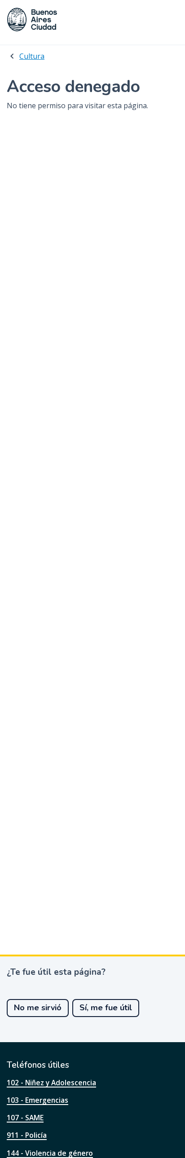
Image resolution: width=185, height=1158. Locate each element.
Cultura (31, 56)
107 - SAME (25, 1118)
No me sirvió (38, 1007)
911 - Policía (27, 1135)
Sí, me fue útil (105, 1007)
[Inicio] (32, 19)
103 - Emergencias (37, 1100)
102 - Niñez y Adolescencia (51, 1083)
